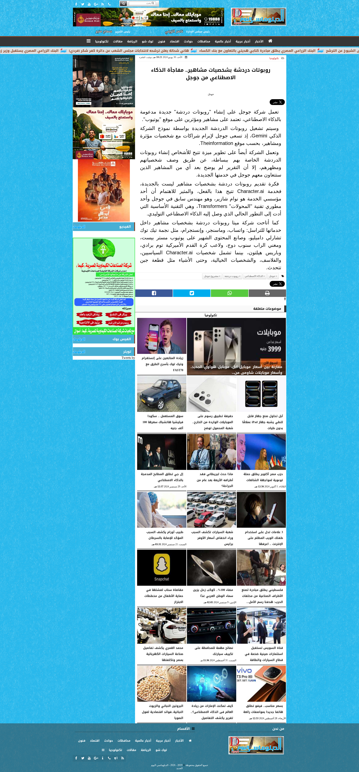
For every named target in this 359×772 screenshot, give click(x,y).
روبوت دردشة (232, 276)
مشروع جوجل (211, 276)
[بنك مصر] (104, 133)
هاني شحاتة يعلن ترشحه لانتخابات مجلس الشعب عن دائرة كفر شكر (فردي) (183, 50)
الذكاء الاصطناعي (254, 276)
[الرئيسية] (270, 41)
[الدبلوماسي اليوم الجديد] (104, 81)
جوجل (272, 276)
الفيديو (125, 226)
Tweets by (128, 357)
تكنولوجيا (274, 58)
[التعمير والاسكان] (104, 190)
